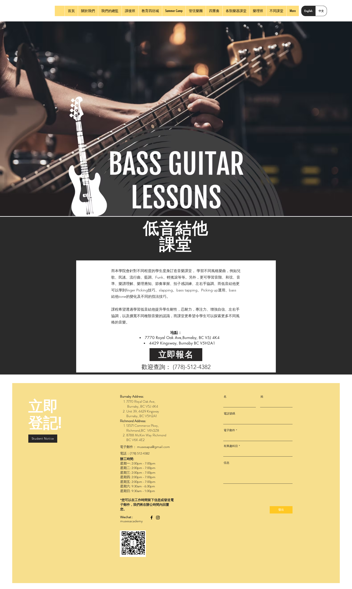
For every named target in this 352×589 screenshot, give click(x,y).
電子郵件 (229, 430)
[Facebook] (151, 517)
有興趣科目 (231, 446)
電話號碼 (229, 413)
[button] (42, 439)
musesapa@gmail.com (153, 447)
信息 (226, 462)
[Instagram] (157, 517)
